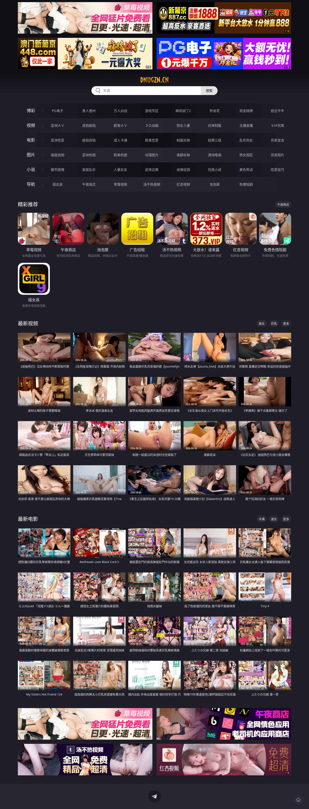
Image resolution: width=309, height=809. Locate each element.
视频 (31, 125)
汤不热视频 (151, 184)
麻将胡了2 (183, 110)
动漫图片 (151, 155)
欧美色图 (120, 155)
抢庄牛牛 (277, 110)
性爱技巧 (277, 169)
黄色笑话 (246, 169)
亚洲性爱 (57, 140)
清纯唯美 (214, 155)
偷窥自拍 (57, 155)
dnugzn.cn (154, 80)
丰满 (262, 519)
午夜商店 (89, 184)
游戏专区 (151, 110)
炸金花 (215, 110)
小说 (31, 169)
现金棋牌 (246, 110)
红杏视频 (183, 184)
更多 (286, 323)
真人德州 (89, 110)
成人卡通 (120, 140)
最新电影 (28, 518)
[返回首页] (298, 800)
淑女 (274, 519)
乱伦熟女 (246, 140)
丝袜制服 (214, 125)
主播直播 (246, 125)
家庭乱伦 (89, 169)
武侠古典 (151, 169)
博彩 (31, 111)
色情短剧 (246, 184)
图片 (31, 155)
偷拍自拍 (89, 140)
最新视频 (28, 323)
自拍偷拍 (89, 125)
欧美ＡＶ (120, 125)
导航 (31, 184)
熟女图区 (246, 155)
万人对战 (120, 110)
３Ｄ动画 (151, 125)
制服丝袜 (183, 140)
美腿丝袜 (183, 155)
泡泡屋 (215, 184)
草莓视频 (120, 184)
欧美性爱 (151, 140)
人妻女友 (120, 169)
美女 (262, 323)
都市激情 (57, 169)
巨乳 (274, 323)
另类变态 (277, 140)
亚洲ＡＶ (57, 125)
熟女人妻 (183, 125)
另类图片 (277, 155)
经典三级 (214, 140)
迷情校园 (183, 169)
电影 (31, 140)
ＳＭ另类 (277, 125)
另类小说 (214, 169)
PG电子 (57, 110)
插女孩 (58, 184)
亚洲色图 (89, 155)
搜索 (209, 90)
